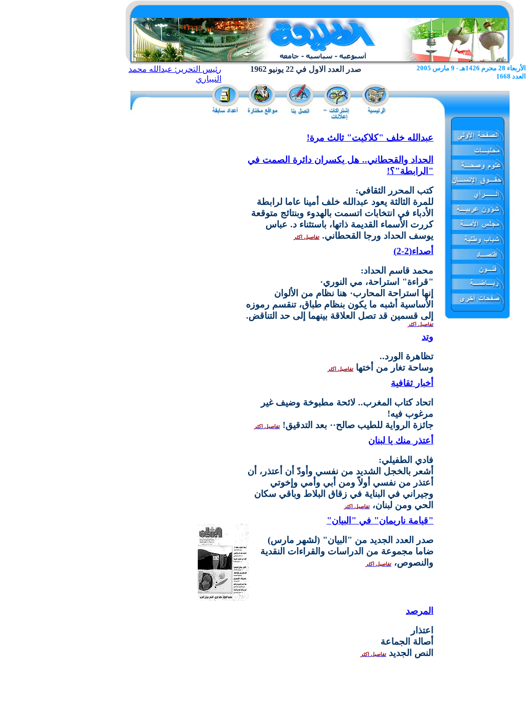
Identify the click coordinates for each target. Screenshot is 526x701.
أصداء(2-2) (413, 251)
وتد (428, 337)
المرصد (420, 611)
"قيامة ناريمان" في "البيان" (380, 520)
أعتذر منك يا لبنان (401, 440)
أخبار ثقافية (412, 383)
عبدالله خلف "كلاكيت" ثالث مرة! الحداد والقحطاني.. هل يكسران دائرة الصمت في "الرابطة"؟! (341, 154)
